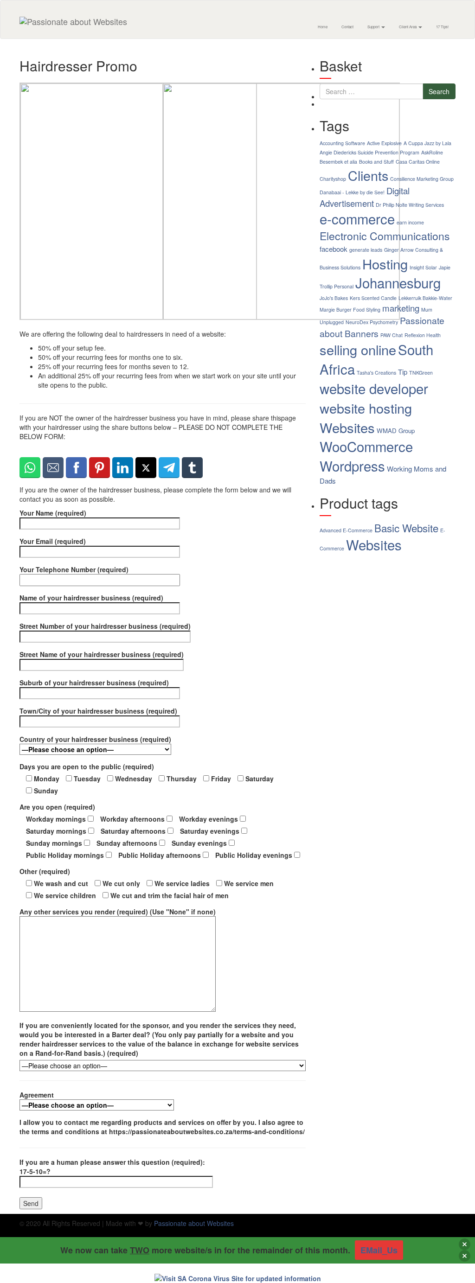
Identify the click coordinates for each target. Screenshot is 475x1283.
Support (373, 26)
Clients (368, 175)
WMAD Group (396, 430)
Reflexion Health (422, 335)
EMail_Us (379, 1250)
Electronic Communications (385, 235)
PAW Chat (391, 335)
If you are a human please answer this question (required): (112, 1166)
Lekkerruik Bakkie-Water (425, 297)
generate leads (365, 249)
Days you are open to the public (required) (86, 766)
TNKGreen (421, 372)
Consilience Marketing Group (422, 178)
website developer (374, 388)
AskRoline (432, 152)
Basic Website (406, 527)
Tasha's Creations (376, 372)
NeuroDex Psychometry (372, 322)
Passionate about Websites (194, 1223)
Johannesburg (398, 282)
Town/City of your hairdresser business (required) (98, 710)
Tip (402, 372)
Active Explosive (384, 143)
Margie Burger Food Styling (350, 309)
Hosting (385, 263)
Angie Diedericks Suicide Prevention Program (369, 152)
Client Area (408, 26)
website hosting (366, 407)
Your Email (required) (52, 541)
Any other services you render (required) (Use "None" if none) (117, 911)
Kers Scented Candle (373, 297)
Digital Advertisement (365, 197)
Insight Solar (423, 267)
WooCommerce (366, 446)
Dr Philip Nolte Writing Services (410, 204)
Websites (347, 427)
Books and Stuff (376, 161)
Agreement (36, 1094)
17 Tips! (442, 26)
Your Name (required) (52, 512)
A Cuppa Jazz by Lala (427, 143)
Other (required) (44, 871)
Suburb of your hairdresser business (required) (94, 682)
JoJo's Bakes (334, 297)
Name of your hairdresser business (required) (91, 597)
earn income (410, 222)
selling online (358, 349)
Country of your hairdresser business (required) (95, 739)
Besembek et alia (338, 161)
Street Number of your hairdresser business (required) (105, 626)
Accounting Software (342, 143)
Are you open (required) (57, 806)
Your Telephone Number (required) (73, 569)
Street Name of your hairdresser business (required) (101, 654)
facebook (333, 249)
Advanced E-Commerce (346, 530)
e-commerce (357, 218)
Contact (347, 26)
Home (322, 26)
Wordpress (352, 465)
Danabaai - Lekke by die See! (352, 192)
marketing (400, 308)
